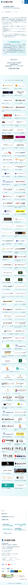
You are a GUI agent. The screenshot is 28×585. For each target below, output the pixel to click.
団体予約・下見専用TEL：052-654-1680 (10, 553)
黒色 (16, 571)
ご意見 (10, 559)
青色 (12, 571)
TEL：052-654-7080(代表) (7, 550)
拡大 (12, 568)
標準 (8, 568)
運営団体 (4, 559)
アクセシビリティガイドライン (8, 560)
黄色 (20, 571)
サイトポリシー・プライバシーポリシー (9, 557)
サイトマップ (18, 559)
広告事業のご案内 (23, 579)
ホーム (3, 11)
